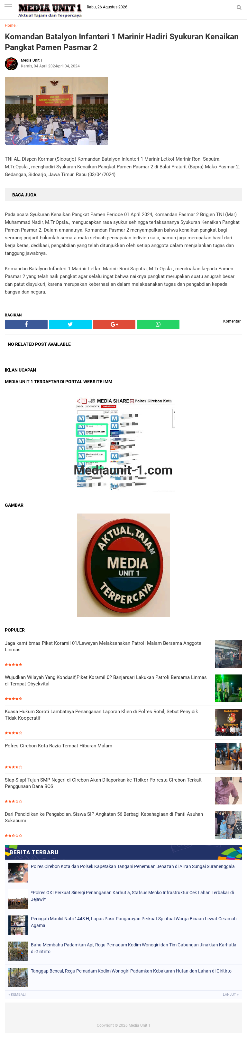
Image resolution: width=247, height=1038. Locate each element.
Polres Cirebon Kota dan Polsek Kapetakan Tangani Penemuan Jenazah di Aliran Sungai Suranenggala (133, 866)
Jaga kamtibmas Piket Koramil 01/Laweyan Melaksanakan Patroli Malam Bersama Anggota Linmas (103, 646)
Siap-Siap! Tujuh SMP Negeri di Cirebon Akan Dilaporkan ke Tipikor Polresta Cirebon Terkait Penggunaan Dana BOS (103, 783)
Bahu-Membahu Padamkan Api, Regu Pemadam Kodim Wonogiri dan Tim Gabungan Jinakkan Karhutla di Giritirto (133, 948)
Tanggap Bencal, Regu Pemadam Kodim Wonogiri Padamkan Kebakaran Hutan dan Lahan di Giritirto (131, 970)
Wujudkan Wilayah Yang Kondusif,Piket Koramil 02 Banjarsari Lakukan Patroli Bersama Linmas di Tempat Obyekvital (106, 680)
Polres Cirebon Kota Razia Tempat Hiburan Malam (58, 746)
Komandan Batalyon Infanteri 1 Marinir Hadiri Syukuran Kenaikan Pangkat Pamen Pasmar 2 (122, 42)
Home (10, 25)
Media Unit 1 (140, 1025)
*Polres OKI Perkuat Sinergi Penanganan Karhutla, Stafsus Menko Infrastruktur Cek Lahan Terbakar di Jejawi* (132, 896)
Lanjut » (231, 995)
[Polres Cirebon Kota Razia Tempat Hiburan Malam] (228, 757)
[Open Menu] (8, 7)
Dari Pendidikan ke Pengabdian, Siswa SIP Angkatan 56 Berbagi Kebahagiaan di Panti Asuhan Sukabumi (104, 817)
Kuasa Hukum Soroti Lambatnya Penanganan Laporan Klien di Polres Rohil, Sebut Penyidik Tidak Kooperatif (101, 715)
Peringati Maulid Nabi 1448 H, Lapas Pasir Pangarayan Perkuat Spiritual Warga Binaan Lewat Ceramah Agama (134, 922)
